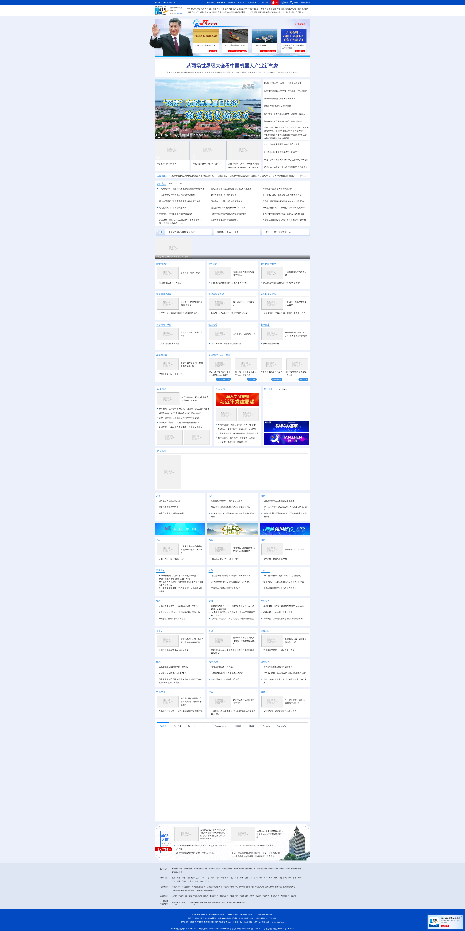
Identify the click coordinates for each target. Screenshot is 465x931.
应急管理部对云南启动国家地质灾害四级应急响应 (285, 135)
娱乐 (267, 12)
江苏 (207, 877)
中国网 (181, 896)
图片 (291, 9)
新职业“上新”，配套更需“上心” (278, 232)
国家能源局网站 (289, 886)
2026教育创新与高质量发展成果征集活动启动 (230, 507)
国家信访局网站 (178, 890)
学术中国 (223, 12)
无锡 (201, 881)
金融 (189, 12)
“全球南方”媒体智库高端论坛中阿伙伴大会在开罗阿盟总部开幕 (269, 834)
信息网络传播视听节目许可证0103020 (280, 928)
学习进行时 (191, 9)
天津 (178, 877)
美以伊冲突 (242, 442)
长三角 (206, 881)
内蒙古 (184, 881)
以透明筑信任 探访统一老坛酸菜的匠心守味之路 (179, 612)
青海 (299, 877)
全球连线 (240, 9)
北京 (173, 877)
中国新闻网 (275, 896)
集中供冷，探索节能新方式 (275, 558)
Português (281, 726)
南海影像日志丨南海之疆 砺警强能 (176, 136)
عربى (205, 726)
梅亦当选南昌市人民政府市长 (171, 513)
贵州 (275, 877)
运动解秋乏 (253, 167)
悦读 (275, 12)
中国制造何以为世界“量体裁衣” (182, 232)
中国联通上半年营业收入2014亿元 (173, 650)
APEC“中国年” (250, 424)
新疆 (178, 881)
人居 (211, 631)
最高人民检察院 (239, 902)
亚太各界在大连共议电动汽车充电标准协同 (177, 194)
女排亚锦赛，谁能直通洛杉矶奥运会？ (279, 711)
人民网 (174, 896)
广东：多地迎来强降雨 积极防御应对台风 (281, 144)
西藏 (285, 877)
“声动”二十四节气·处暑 (249, 163)
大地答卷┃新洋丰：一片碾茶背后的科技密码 (178, 605)
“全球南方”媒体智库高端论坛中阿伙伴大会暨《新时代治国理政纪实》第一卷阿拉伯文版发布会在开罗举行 (213, 834)
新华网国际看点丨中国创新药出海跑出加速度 (283, 121)
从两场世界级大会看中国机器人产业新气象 (232, 65)
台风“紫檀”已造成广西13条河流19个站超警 (288, 127)
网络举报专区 (305, 2)
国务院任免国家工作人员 (169, 500)
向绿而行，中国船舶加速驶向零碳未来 (175, 213)
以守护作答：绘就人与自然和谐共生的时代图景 (189, 408)
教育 (246, 9)
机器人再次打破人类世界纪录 (205, 163)
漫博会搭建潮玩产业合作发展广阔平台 (279, 588)
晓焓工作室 (303, 379)
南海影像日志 (239, 433)
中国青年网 (214, 896)
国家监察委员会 (214, 902)
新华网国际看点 (268, 263)
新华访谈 (213, 263)
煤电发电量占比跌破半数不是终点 (173, 666)
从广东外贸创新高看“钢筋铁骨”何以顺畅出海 (178, 313)
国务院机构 (194, 902)
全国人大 (185, 902)
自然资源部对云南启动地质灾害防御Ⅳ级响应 (203, 175)
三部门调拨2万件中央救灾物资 (291, 130)
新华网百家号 (296, 868)
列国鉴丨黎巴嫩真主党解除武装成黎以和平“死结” (283, 201)
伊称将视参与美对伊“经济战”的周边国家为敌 (289, 159)
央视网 (205, 896)
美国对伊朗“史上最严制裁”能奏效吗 (184, 422)
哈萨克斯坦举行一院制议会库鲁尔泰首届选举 (282, 194)
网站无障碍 (264, 2)
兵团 (196, 881)
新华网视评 (161, 263)
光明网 (258, 896)
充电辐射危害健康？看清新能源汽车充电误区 (230, 581)
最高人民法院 (227, 902)
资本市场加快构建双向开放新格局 (277, 666)
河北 (183, 877)
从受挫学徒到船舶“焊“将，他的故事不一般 (229, 282)
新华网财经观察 (163, 294)
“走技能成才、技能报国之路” (205, 45)
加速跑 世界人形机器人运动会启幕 (250, 72)
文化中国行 (232, 429)
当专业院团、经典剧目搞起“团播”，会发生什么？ (284, 313)
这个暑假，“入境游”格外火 (244, 334)
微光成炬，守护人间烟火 (191, 273)
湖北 (241, 877)
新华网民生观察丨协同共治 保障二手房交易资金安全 (244, 640)
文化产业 (305, 12)
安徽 (217, 877)
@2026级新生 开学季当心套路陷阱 (226, 343)
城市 (247, 12)
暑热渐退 (232, 167)
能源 (255, 12)
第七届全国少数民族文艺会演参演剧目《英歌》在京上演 (191, 701)
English (163, 726)
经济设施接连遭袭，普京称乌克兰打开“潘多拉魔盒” (286, 167)
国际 (210, 9)
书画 (270, 9)
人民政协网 (285, 896)
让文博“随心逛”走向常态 (169, 343)
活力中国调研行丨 (167, 201)
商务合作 (229, 922)
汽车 (193, 12)
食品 (197, 12)
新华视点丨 (164, 408)
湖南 (246, 877)
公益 (279, 12)
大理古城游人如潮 (281, 256)
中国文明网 (186, 886)
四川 (270, 877)
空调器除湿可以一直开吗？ (170, 373)
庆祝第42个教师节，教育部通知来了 (226, 500)
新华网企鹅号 (177, 872)
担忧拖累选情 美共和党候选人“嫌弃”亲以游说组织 (286, 175)
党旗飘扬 (222, 429)
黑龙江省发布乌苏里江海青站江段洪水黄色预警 (231, 188)
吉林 (198, 877)
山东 (231, 877)
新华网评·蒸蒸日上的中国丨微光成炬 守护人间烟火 (286, 90)
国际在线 (188, 896)
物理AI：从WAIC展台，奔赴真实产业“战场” (229, 313)
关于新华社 (210, 2)
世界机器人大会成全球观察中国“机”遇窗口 (185, 72)
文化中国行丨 (234, 163)
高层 (198, 9)
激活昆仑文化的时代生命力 (228, 232)
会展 (259, 12)
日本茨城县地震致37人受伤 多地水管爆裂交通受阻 (284, 220)
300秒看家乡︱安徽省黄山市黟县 (225, 679)
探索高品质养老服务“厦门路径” (188, 201)
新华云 (246, 922)
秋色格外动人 (242, 167)
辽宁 (193, 877)
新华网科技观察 (216, 294)
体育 (262, 9)
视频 (287, 9)
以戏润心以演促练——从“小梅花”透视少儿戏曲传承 (181, 711)
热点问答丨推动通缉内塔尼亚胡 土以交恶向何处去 (180, 427)
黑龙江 (190, 881)
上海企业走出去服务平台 (204, 890)
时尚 (271, 12)
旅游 (251, 12)
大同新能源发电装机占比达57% (172, 673)
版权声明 (214, 922)
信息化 (209, 12)
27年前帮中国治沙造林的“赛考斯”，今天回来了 (179, 220)
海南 (261, 877)
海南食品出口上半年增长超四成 (172, 207)
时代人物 (243, 429)
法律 (299, 9)
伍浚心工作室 (276, 379)
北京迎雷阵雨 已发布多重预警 (223, 194)
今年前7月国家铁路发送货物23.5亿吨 (227, 673)
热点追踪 (213, 324)
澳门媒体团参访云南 (165, 256)
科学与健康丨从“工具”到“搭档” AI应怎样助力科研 (180, 413)
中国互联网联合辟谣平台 (244, 886)
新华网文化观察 (268, 294)
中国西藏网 (244, 896)
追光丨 (162, 417)
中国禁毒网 (189, 890)
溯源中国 (241, 12)
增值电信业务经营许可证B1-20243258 (213, 928)
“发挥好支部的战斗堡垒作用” (234, 45)
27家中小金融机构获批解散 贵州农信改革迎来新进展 (191, 549)
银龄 (236, 12)
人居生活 (202, 12)
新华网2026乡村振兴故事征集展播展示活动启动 (284, 605)
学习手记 (213, 51)
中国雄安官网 (229, 886)
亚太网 (291, 12)
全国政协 (203, 902)
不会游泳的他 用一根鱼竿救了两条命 (226, 201)
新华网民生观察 (163, 324)
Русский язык (221, 726)
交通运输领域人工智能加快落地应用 (278, 500)
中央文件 (305, 9)
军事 (278, 9)
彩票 (263, 12)
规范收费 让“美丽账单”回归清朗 (277, 106)
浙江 (212, 877)
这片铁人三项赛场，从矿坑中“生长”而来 (182, 417)
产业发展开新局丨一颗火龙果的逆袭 (278, 650)
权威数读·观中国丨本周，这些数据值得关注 (282, 83)
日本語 (238, 726)
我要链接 (207, 922)
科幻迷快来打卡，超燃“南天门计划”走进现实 (282, 575)
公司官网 (173, 10)
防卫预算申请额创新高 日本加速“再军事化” (281, 282)
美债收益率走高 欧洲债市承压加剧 (277, 188)
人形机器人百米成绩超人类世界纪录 (282, 72)
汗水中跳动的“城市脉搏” (167, 163)
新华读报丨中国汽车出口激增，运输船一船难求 (284, 113)
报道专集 (301, 24)
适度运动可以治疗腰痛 (295, 549)
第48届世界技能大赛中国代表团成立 (279, 98)
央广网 (252, 896)
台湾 (227, 9)
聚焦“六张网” (236, 424)
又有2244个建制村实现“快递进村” (225, 588)
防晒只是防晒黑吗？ (272, 343)
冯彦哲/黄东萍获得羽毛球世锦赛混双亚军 (244, 175)
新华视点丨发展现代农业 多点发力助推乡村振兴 (284, 618)
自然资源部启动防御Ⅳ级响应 (276, 138)
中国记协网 (259, 886)
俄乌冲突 (231, 442)
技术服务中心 (238, 922)
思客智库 (232, 9)
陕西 (290, 877)
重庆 (265, 877)
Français (191, 726)
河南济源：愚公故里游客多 (246, 256)
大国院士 (253, 429)
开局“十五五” (223, 424)
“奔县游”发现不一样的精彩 (170, 282)
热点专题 (220, 388)
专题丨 (267, 127)
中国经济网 (224, 896)
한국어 (252, 726)
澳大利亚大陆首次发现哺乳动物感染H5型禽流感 (283, 213)
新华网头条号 (284, 868)
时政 (202, 9)
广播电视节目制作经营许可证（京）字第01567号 (246, 928)
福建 (222, 877)
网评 (218, 9)
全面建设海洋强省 (260, 45)
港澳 (222, 9)
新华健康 (265, 324)
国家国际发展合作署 (214, 886)
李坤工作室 (252, 379)
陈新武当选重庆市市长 (168, 507)
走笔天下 (253, 437)
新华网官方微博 (214, 868)
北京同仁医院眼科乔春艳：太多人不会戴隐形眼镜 (232, 618)
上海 (202, 877)
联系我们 (200, 922)
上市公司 (297, 12)
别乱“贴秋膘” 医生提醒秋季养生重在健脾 (228, 207)
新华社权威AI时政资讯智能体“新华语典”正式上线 (252, 845)
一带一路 (284, 12)
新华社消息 (223, 437)
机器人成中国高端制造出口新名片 (219, 72)
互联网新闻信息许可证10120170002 (184, 928)
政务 (295, 9)
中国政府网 (176, 886)
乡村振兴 (230, 12)
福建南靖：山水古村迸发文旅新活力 (278, 612)
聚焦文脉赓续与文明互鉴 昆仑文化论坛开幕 (195, 853)
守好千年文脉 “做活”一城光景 (207, 256)
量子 (258, 9)
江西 (227, 877)
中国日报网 (197, 896)
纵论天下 (222, 442)
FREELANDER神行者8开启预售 (225, 558)
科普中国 (278, 886)
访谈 (283, 9)
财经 (214, 9)
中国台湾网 (234, 896)
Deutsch (266, 726)
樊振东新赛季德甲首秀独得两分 (224, 220)
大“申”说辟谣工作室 (223, 379)
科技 (250, 9)
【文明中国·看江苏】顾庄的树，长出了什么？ (230, 575)
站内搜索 (296, 2)
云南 (280, 877)
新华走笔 (243, 437)
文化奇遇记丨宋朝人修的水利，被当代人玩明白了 (284, 581)
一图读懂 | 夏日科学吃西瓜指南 (172, 618)
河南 (236, 877)
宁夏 (173, 881)
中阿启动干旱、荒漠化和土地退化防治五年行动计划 (181, 188)
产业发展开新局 (224, 433)
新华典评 (234, 437)
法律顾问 (221, 922)
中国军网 (266, 896)
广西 (256, 877)
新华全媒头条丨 (188, 397)
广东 (251, 877)
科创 (254, 9)
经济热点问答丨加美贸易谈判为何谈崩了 (281, 151)
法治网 (293, 896)
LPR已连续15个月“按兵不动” (171, 558)
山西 (188, 877)
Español (177, 726)
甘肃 (294, 877)
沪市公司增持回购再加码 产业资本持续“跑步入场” (284, 673)
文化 (266, 9)
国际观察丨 (164, 422)
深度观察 (161, 388)
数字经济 (215, 12)
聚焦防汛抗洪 (253, 433)
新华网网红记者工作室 (219, 354)
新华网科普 (161, 354)
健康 (274, 9)
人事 (206, 9)
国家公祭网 (269, 886)
